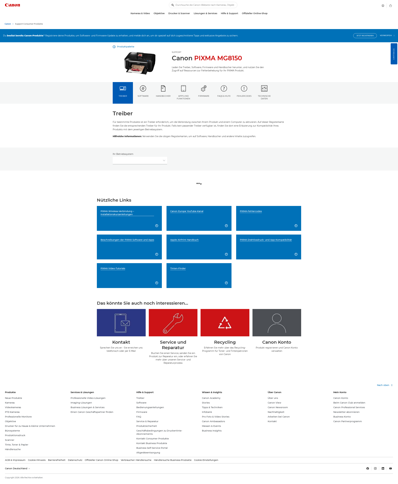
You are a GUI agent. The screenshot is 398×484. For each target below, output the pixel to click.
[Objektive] (166, 13)
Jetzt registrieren (365, 36)
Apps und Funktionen (183, 97)
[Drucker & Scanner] (191, 13)
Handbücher (163, 96)
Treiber (123, 96)
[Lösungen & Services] (218, 13)
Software (143, 96)
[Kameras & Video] (151, 13)
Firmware (203, 96)
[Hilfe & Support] (239, 13)
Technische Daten (264, 97)
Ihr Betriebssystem (123, 154)
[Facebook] (367, 468)
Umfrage (394, 54)
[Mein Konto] (382, 5)
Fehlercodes (244, 96)
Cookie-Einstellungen (206, 460)
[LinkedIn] (383, 468)
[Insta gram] (375, 468)
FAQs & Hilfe (224, 96)
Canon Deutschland (16, 468)
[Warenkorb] (390, 5)
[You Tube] (390, 468)
